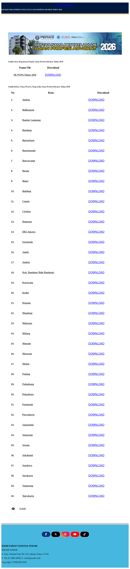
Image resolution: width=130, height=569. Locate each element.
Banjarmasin (29, 150)
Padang (26, 374)
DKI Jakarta (28, 232)
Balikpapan (28, 110)
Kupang (26, 303)
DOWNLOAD (53, 74)
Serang (25, 445)
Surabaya (27, 465)
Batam (25, 171)
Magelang (27, 313)
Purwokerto (28, 414)
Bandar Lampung (31, 120)
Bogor (25, 181)
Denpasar (27, 221)
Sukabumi (27, 455)
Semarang (27, 435)
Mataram (27, 353)
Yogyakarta (28, 496)
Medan (25, 364)
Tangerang (27, 486)
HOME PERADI (65, 4)
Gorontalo (27, 242)
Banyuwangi (28, 160)
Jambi (25, 252)
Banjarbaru (28, 140)
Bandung (27, 130)
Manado (26, 343)
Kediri (25, 293)
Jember (26, 262)
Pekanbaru (28, 394)
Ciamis (25, 201)
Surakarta (27, 475)
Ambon (26, 100)
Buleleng (26, 191)
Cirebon (26, 211)
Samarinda (28, 425)
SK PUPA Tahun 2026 (25, 75)
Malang (26, 333)
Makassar (27, 323)
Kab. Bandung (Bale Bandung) (38, 272)
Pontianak (27, 404)
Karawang (27, 282)
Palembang (28, 384)
